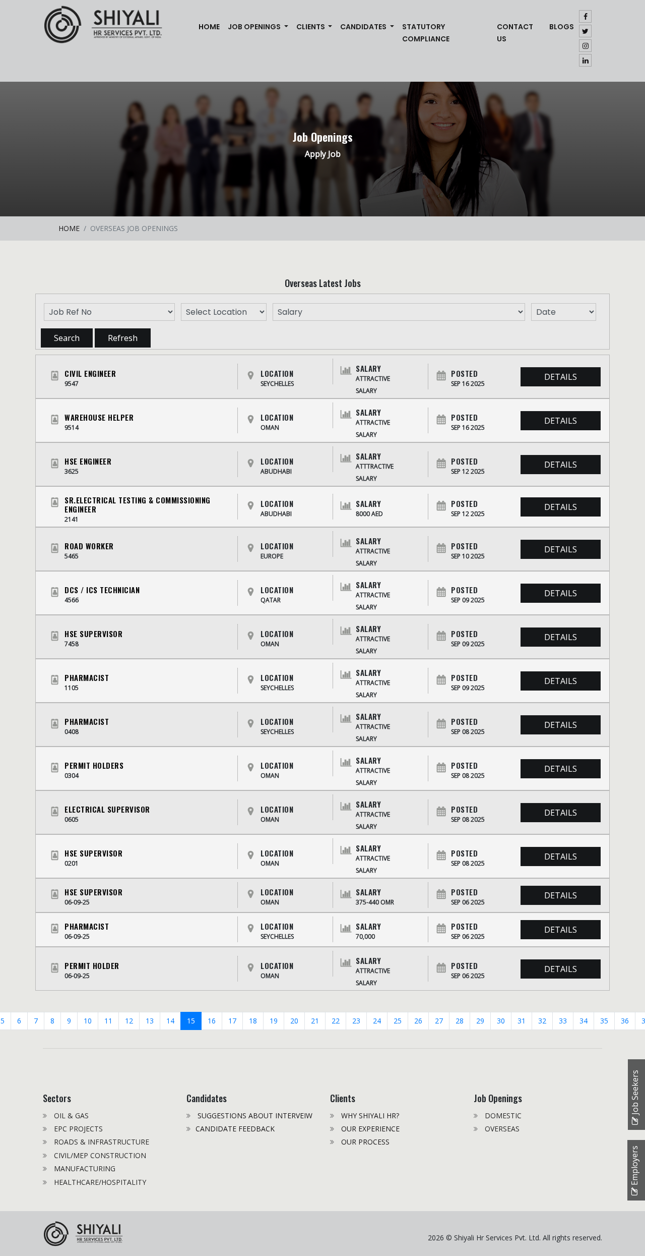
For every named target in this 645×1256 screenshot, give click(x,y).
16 (212, 1020)
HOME (69, 228)
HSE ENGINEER (87, 461)
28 (460, 1020)
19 (274, 1020)
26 (418, 1020)
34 (583, 1020)
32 (542, 1020)
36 (625, 1020)
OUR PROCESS (364, 1142)
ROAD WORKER (89, 545)
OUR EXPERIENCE (369, 1128)
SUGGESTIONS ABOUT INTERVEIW (254, 1115)
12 (129, 1020)
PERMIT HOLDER (91, 965)
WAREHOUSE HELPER (99, 417)
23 (356, 1020)
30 (501, 1020)
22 (336, 1020)
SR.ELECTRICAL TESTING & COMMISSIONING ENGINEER (137, 504)
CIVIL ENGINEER (90, 373)
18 (253, 1020)
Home (211, 26)
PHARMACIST (86, 677)
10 (88, 1020)
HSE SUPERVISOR (93, 633)
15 (191, 1020)
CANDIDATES (364, 27)
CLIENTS (311, 27)
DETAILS (560, 376)
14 (170, 1020)
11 (108, 1020)
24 (377, 1020)
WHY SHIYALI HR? (369, 1115)
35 (604, 1020)
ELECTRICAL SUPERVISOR (107, 809)
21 (315, 1020)
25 (398, 1020)
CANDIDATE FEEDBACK (235, 1128)
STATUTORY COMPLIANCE (425, 33)
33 (563, 1020)
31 (522, 1020)
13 (150, 1020)
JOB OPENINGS (255, 27)
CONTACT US (515, 33)
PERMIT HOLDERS (93, 765)
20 (294, 1020)
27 (439, 1020)
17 (232, 1020)
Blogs (561, 27)
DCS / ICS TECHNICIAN (102, 589)
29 (480, 1020)
